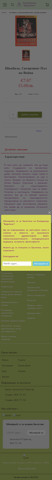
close (49, 212)
